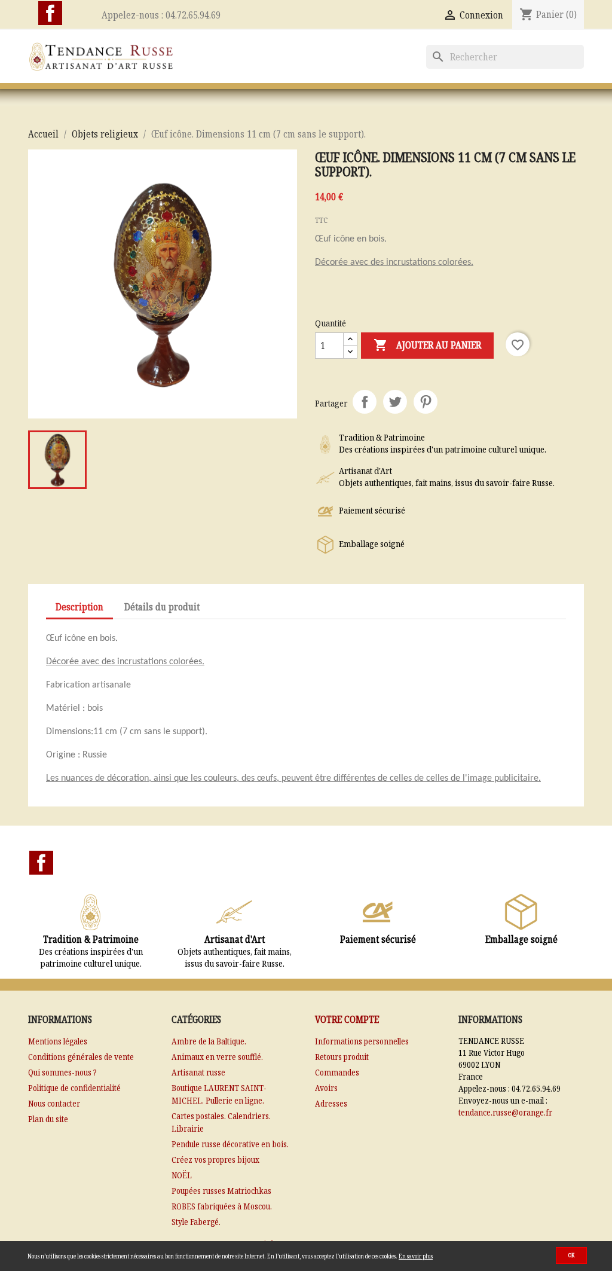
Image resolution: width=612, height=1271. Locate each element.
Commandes (337, 1072)
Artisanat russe (198, 1072)
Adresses (331, 1103)
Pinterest (425, 402)
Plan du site (48, 1119)
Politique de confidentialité (74, 1087)
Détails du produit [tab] (162, 606)
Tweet (395, 402)
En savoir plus (416, 1256)
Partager (365, 402)
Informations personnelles (362, 1041)
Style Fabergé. (196, 1221)
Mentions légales (57, 1041)
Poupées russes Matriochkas (221, 1190)
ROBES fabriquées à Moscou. (222, 1206)
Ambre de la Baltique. (209, 1041)
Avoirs (326, 1087)
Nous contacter (54, 1103)
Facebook (50, 13)
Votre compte (347, 1019)
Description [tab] (79, 606)
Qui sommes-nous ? (62, 1072)
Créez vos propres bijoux (215, 1159)
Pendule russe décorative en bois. (230, 1144)
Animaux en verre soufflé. (217, 1056)
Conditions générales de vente (81, 1056)
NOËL (182, 1175)
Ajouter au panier (427, 345)
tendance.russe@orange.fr (505, 1112)
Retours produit (342, 1056)
